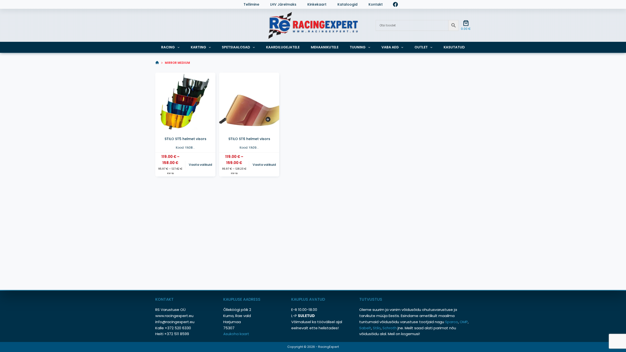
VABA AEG (390, 47)
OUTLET (421, 47)
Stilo (377, 327)
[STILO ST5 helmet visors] (185, 103)
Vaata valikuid (200, 164)
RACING (168, 47)
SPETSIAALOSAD (236, 47)
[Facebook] (395, 4)
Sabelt (365, 327)
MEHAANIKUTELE (324, 47)
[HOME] (157, 63)
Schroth (390, 327)
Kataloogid (347, 4)
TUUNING (358, 47)
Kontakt (376, 4)
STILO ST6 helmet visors (249, 138)
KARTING (198, 47)
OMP (464, 321)
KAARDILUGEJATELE (283, 47)
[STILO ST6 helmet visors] (249, 103)
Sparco (451, 321)
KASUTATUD (454, 47)
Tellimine (251, 4)
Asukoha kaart (236, 333)
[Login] (157, 4)
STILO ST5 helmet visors (185, 138)
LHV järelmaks (283, 4)
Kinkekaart (316, 4)
